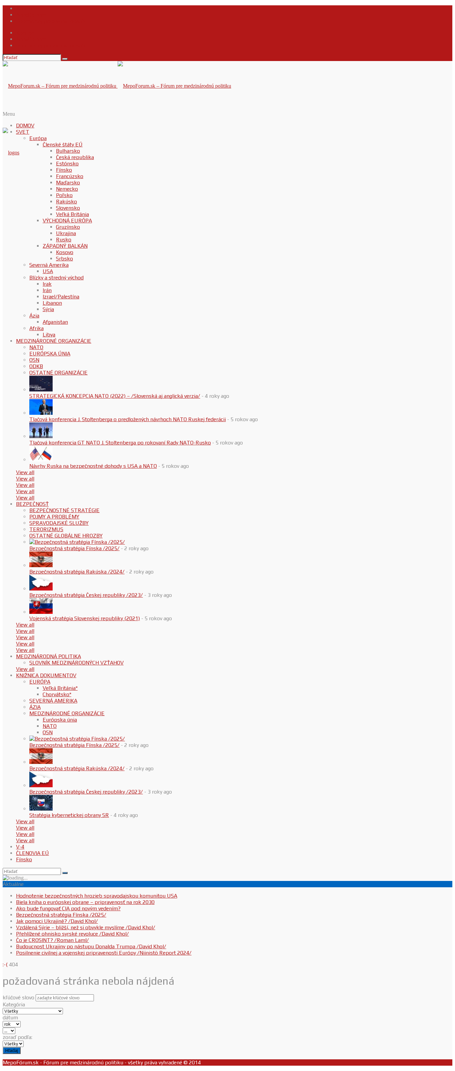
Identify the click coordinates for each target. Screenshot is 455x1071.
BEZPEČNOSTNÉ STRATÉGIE (64, 510)
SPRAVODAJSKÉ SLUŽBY (59, 523)
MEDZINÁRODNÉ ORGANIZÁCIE (53, 341)
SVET (22, 132)
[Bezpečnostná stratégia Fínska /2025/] (77, 542)
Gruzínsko (68, 227)
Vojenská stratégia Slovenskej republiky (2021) (84, 618)
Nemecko (67, 189)
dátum (10, 1017)
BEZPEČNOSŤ (32, 504)
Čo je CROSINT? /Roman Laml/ (52, 940)
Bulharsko (68, 151)
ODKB (36, 366)
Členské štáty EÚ (63, 144)
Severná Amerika (49, 265)
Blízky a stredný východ (56, 277)
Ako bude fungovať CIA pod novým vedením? (68, 908)
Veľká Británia (72, 214)
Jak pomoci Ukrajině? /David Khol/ (57, 921)
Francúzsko (69, 176)
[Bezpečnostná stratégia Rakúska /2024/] (41, 565)
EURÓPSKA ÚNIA (49, 353)
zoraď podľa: (17, 1037)
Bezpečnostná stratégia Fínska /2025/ (74, 548)
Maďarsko (68, 182)
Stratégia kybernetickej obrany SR (69, 815)
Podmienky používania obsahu (52, 21)
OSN (34, 360)
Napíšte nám (31, 15)
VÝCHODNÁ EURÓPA (67, 220)
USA (48, 271)
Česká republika (75, 157)
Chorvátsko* (57, 694)
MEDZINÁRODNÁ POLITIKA (48, 656)
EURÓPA (39, 682)
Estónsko (67, 163)
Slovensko (68, 208)
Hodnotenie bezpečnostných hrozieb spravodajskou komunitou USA (96, 896)
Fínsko (64, 170)
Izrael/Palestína (61, 296)
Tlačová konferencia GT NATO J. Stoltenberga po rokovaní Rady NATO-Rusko (120, 442)
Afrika (36, 328)
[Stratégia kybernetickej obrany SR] (41, 809)
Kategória (14, 1004)
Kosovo (64, 252)
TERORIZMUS (46, 529)
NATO (36, 347)
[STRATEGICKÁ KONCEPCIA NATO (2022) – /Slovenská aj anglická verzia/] (41, 389)
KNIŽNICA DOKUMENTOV (46, 675)
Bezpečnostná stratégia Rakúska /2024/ (77, 572)
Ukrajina (66, 233)
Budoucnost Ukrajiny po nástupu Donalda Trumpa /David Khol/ (91, 946)
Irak (47, 284)
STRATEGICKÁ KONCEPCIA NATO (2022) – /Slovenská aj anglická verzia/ (114, 396)
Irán (47, 290)
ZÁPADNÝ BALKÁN (65, 246)
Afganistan (55, 322)
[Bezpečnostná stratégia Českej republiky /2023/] (41, 589)
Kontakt (25, 8)
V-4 (20, 847)
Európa (38, 138)
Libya (49, 334)
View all (25, 472)
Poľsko (64, 195)
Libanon (52, 303)
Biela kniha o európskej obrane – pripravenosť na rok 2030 (85, 902)
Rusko (63, 239)
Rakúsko (66, 201)
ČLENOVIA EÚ (32, 853)
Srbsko (64, 258)
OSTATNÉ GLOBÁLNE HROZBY (66, 535)
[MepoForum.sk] (11, 152)
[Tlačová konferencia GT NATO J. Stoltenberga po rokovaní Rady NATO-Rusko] (41, 436)
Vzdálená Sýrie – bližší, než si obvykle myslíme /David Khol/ (85, 927)
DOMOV (25, 125)
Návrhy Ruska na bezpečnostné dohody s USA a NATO (93, 466)
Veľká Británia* (60, 688)
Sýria (48, 309)
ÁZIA (35, 707)
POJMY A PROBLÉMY (54, 516)
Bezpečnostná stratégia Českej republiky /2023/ (86, 595)
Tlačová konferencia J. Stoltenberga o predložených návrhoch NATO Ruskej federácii (127, 419)
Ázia (34, 315)
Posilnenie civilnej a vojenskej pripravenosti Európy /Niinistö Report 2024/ (104, 953)
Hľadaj (11, 1050)
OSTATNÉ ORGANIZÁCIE (58, 372)
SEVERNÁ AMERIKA (53, 701)
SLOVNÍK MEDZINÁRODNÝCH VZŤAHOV (76, 663)
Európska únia (60, 720)
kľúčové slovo (18, 997)
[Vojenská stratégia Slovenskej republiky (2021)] (41, 612)
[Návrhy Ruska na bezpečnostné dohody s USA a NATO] (41, 459)
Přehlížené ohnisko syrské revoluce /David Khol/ (72, 934)
